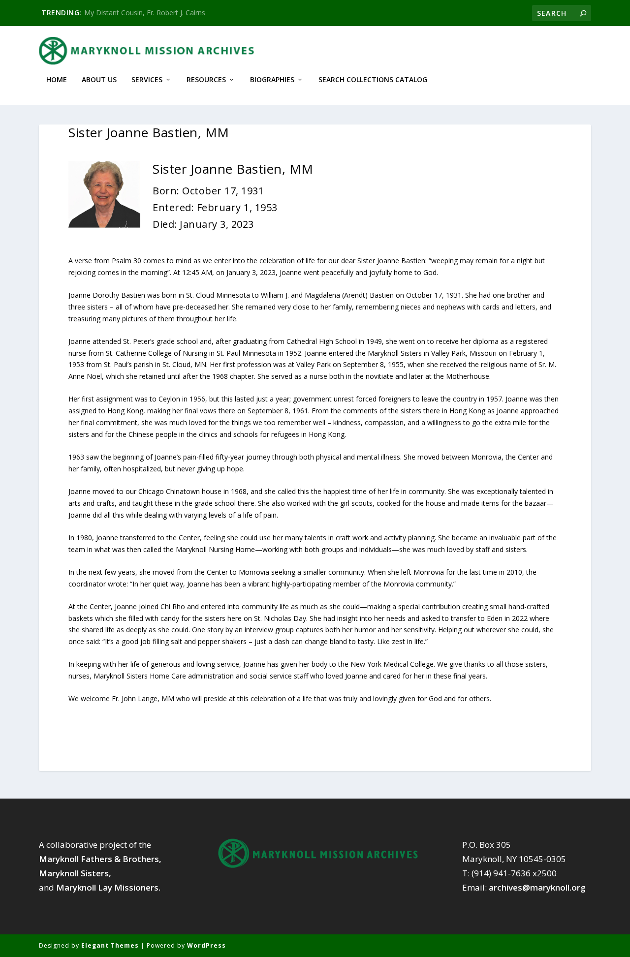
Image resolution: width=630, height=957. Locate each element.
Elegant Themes (110, 945)
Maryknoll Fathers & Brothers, (100, 858)
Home (56, 80)
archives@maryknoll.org (537, 887)
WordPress (206, 945)
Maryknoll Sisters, (75, 873)
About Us (99, 80)
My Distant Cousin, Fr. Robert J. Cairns (144, 12)
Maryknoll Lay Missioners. (108, 887)
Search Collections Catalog (372, 80)
